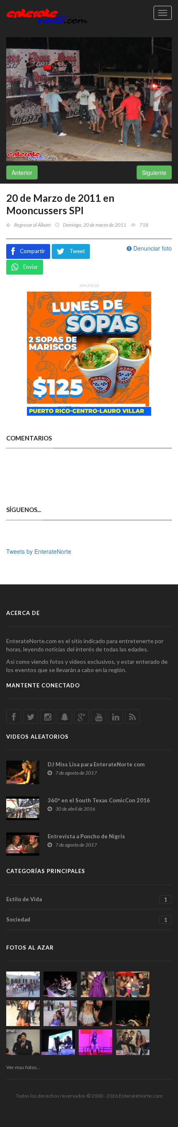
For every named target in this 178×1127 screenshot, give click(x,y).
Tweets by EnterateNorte (38, 551)
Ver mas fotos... (23, 1067)
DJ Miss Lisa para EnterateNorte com (96, 764)
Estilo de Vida (86, 899)
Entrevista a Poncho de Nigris (86, 836)
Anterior (22, 172)
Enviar (30, 266)
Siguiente (154, 172)
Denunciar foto (152, 248)
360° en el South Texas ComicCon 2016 (99, 800)
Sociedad (86, 919)
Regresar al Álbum (32, 225)
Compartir (32, 251)
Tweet (77, 251)
